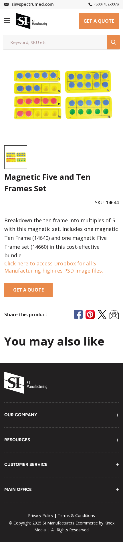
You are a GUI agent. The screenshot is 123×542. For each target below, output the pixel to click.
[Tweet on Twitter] (102, 314)
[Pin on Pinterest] (90, 314)
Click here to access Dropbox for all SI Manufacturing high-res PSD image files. (53, 267)
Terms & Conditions (76, 515)
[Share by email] (114, 314)
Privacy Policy (40, 515)
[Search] (113, 42)
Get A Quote (99, 21)
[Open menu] (7, 20)
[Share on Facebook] (78, 314)
